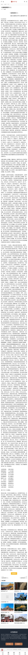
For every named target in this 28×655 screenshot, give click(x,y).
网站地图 (19, 649)
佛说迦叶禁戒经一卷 (5, 612)
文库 (19, 653)
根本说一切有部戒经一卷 (19, 601)
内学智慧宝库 (14, 1)
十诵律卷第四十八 (6, 7)
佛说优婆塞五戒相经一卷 (19, 623)
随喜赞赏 (14, 573)
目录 (14, 653)
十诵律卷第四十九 (4, 577)
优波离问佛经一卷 (4, 601)
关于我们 (9, 644)
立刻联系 (18, 644)
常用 (8, 653)
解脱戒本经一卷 (17, 591)
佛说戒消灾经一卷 (4, 623)
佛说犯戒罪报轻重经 (18, 612)
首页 (3, 653)
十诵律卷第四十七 (23, 577)
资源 (25, 653)
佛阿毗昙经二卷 (4, 591)
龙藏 (2, 4)
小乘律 (5, 4)
